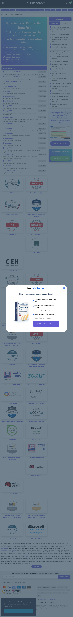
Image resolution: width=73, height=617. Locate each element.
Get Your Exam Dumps (46, 324)
